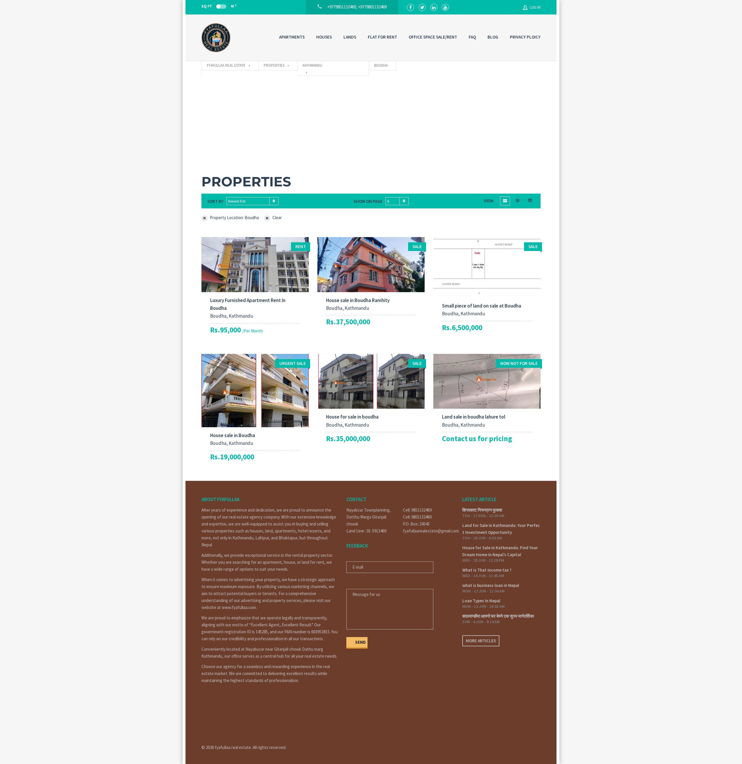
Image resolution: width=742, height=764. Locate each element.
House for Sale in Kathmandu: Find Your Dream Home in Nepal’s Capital (500, 551)
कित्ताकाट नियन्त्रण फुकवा (482, 510)
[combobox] (252, 201)
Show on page (368, 201)
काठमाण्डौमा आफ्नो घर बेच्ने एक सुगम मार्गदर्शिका (498, 616)
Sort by (215, 201)
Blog (493, 37)
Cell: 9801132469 (417, 517)
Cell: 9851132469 (417, 510)
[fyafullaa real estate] (215, 37)
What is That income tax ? (487, 570)
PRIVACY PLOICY (525, 37)
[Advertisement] (371, 119)
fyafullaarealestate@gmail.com (428, 531)
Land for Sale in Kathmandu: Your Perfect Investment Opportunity (501, 529)
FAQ (472, 37)
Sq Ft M (218, 6)
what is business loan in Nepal (490, 585)
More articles (481, 640)
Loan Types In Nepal (481, 600)
